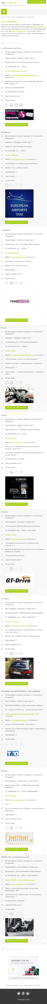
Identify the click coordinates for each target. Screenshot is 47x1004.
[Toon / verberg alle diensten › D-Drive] (25, 454)
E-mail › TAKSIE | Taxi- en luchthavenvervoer (20, 880)
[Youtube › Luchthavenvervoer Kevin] (21, 105)
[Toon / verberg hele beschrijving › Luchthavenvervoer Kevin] (25, 82)
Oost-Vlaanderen (10, 522)
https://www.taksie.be (18, 884)
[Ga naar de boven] (44, 124)
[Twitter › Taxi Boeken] (7, 283)
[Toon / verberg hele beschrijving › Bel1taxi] (25, 804)
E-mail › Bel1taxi (10, 796)
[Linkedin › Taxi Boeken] (16, 283)
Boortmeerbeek (22, 867)
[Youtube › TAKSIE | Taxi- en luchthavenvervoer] (21, 914)
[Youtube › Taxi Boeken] (21, 283)
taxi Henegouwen (39, 27)
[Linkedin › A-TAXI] (16, 383)
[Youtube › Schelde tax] (21, 185)
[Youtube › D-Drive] (21, 472)
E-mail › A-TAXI (10, 351)
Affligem (20, 425)
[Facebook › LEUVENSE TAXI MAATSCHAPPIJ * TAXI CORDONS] (11, 744)
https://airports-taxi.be (18, 159)
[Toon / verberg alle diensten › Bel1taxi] (25, 809)
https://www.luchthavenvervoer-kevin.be (24, 75)
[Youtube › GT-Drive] (21, 569)
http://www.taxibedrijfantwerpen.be (22, 355)
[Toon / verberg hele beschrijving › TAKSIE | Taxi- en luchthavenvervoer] (25, 889)
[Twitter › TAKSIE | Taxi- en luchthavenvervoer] (7, 914)
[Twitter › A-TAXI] (7, 383)
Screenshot (10, 77)
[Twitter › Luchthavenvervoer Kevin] (7, 105)
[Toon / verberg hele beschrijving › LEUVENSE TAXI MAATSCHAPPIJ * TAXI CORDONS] (25, 724)
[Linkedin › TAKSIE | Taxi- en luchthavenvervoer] (16, 914)
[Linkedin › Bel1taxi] (16, 828)
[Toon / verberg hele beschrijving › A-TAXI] (25, 359)
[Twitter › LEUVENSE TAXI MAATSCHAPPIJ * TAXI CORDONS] (7, 744)
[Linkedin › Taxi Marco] (16, 653)
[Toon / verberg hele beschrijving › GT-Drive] (25, 544)
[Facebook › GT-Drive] (11, 569)
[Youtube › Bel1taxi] (21, 828)
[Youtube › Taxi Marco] (21, 653)
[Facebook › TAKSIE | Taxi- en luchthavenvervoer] (11, 914)
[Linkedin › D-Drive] (16, 472)
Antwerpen (8, 142)
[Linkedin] (28, 993)
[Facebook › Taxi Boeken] (11, 283)
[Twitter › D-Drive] (7, 472)
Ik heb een (36, 2)
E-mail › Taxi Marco (11, 621)
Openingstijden (11, 172)
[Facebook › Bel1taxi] (11, 828)
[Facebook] (23, 993)
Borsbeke (21, 522)
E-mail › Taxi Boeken (12, 253)
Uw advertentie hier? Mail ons (23, 978)
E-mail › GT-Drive (11, 535)
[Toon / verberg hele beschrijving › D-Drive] (25, 447)
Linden (19, 701)
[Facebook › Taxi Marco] (11, 653)
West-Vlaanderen (10, 609)
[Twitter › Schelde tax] (7, 185)
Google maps (30, 58)
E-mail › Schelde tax (12, 155)
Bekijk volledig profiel (17, 124)
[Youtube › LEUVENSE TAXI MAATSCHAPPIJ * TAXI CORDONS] (21, 744)
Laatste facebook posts (14, 96)
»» (22, 43)
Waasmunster (22, 781)
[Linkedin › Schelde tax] (16, 185)
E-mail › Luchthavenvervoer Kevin (16, 71)
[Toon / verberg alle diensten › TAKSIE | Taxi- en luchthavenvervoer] (25, 895)
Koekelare (21, 609)
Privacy (28, 999)
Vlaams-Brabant (10, 58)
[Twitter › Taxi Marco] (7, 653)
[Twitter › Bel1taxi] (7, 828)
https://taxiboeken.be (18, 257)
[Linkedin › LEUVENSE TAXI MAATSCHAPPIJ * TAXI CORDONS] (16, 744)
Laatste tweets (11, 176)
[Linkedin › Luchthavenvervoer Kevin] (16, 105)
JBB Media (22, 999)
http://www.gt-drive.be (18, 539)
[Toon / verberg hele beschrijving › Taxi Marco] (25, 631)
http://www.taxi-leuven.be (19, 720)
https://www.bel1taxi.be (19, 800)
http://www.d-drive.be (18, 442)
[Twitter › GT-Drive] (7, 569)
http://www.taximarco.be (19, 626)
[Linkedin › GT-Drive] (16, 569)
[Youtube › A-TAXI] (21, 383)
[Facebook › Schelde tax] (11, 185)
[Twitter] (19, 993)
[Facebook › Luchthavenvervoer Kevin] (11, 105)
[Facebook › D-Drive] (11, 472)
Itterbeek (20, 58)
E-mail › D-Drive (10, 438)
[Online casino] (23, 957)
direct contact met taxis (19, 31)
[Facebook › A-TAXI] (11, 383)
